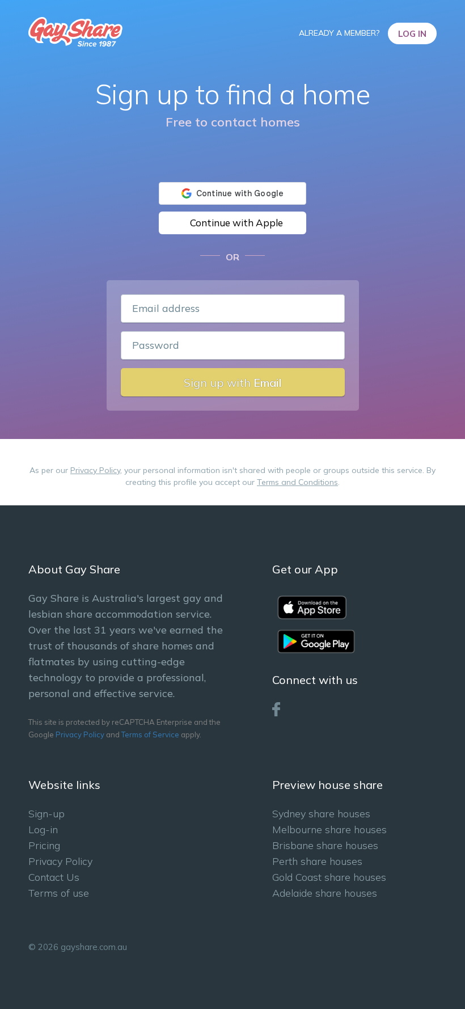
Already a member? (340, 33)
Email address (166, 308)
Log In (412, 33)
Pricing (44, 845)
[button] (232, 223)
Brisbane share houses (325, 845)
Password (155, 345)
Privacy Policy (95, 470)
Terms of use (58, 893)
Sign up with (233, 382)
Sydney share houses (321, 813)
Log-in (43, 829)
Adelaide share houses (324, 893)
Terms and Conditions (297, 482)
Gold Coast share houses (329, 877)
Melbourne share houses (329, 829)
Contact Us (53, 877)
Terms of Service (150, 734)
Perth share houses (317, 861)
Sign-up (46, 813)
